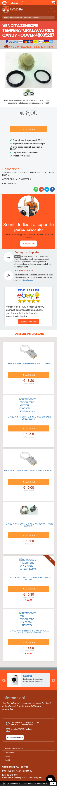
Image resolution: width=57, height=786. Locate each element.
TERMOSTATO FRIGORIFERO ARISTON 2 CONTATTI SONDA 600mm (28, 418)
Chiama (15, 2)
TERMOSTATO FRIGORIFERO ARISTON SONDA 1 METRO (28, 470)
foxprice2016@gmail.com (22, 729)
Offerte (7, 756)
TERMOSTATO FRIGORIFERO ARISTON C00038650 (28, 363)
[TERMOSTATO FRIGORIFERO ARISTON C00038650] (28, 352)
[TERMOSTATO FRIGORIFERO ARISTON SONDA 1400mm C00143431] (28, 513)
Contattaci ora (28, 243)
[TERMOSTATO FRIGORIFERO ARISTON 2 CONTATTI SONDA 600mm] (28, 406)
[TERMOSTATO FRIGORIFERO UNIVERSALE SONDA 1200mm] (28, 566)
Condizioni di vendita (11, 777)
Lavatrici (36, 17)
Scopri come (27, 280)
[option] (28, 680)
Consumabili (9, 752)
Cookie (24, 777)
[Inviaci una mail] (4, 3)
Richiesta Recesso (15, 737)
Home (6, 17)
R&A (41, 777)
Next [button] (53, 679)
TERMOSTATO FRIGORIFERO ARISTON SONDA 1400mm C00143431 (28, 524)
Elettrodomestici (16, 17)
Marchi (7, 760)
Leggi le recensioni (28, 321)
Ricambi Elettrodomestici (14, 748)
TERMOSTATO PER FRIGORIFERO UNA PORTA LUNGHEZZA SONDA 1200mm (28, 631)
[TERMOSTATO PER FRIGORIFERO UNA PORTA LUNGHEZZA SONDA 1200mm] (28, 620)
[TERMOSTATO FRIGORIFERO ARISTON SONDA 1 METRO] (28, 459)
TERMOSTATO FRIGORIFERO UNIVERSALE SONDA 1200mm (28, 578)
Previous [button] (3, 679)
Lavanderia (27, 17)
